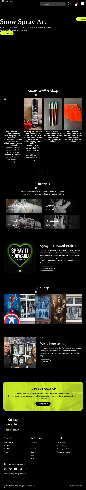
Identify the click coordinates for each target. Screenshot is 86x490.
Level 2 (6, 449)
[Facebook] (5, 469)
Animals (6, 452)
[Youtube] (15, 469)
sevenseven (78, 486)
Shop (32, 452)
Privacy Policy (61, 446)
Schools (33, 446)
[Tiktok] (25, 469)
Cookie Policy (61, 443)
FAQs (32, 458)
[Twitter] (10, 469)
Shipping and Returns (64, 449)
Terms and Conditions (64, 452)
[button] (43, 78)
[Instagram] (20, 469)
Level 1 (6, 446)
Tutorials (33, 449)
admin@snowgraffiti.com (17, 474)
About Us (34, 443)
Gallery (33, 455)
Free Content (8, 443)
